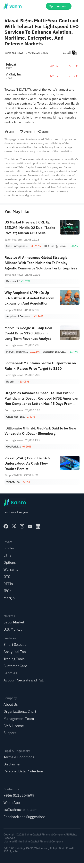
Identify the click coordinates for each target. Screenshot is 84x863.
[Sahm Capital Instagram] (22, 526)
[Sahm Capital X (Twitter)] (14, 526)
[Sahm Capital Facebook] (6, 526)
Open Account (59, 6)
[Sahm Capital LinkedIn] (38, 526)
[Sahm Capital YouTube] (30, 526)
